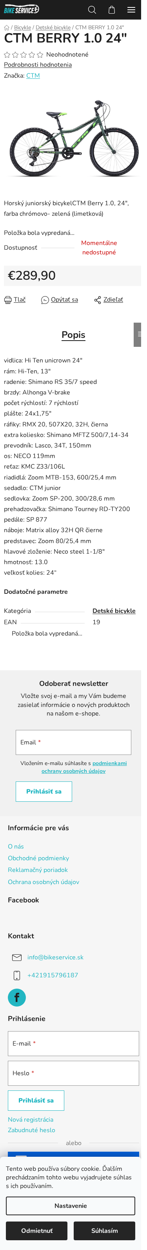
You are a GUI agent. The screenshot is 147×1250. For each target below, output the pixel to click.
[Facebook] (17, 998)
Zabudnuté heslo (31, 1130)
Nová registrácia (30, 1119)
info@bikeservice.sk (55, 957)
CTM (33, 75)
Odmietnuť (37, 1231)
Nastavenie (70, 1206)
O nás (16, 846)
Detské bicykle (114, 611)
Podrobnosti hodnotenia (38, 64)
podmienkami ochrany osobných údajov (84, 767)
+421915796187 (52, 975)
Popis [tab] (73, 334)
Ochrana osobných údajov (43, 882)
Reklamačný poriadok (38, 870)
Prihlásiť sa (44, 791)
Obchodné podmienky (38, 858)
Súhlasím (104, 1231)
